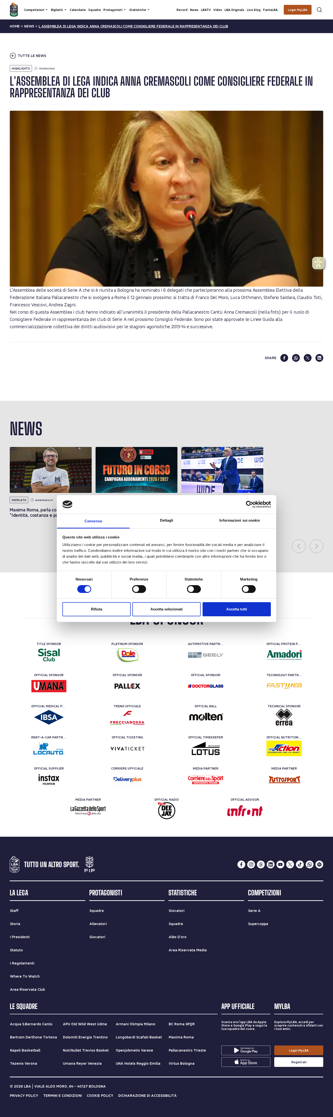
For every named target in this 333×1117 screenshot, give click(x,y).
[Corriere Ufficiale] (127, 779)
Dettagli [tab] (166, 520)
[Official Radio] (166, 810)
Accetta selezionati (166, 609)
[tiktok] (300, 864)
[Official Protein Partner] (284, 654)
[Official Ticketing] (127, 748)
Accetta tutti (236, 609)
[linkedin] (319, 358)
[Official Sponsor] (49, 686)
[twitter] (308, 358)
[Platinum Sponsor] (127, 654)
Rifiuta (96, 609)
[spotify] (319, 864)
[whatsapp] (296, 358)
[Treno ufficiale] (127, 717)
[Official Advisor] (245, 810)
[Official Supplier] (49, 779)
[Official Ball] (205, 717)
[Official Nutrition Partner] (284, 748)
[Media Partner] (205, 779)
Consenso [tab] (93, 521)
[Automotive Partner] (205, 654)
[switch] (139, 589)
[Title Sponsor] (49, 654)
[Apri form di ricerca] (319, 10)
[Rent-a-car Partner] (49, 748)
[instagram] (251, 864)
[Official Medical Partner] (49, 717)
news (29, 26)
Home (15, 26)
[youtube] (280, 864)
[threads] (261, 864)
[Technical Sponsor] (284, 717)
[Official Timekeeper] (205, 748)
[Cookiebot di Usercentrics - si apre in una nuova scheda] (249, 504)
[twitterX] (290, 864)
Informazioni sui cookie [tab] (239, 520)
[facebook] (284, 358)
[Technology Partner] (284, 686)
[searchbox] (166, 6)
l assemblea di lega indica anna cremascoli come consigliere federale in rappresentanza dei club (133, 26)
